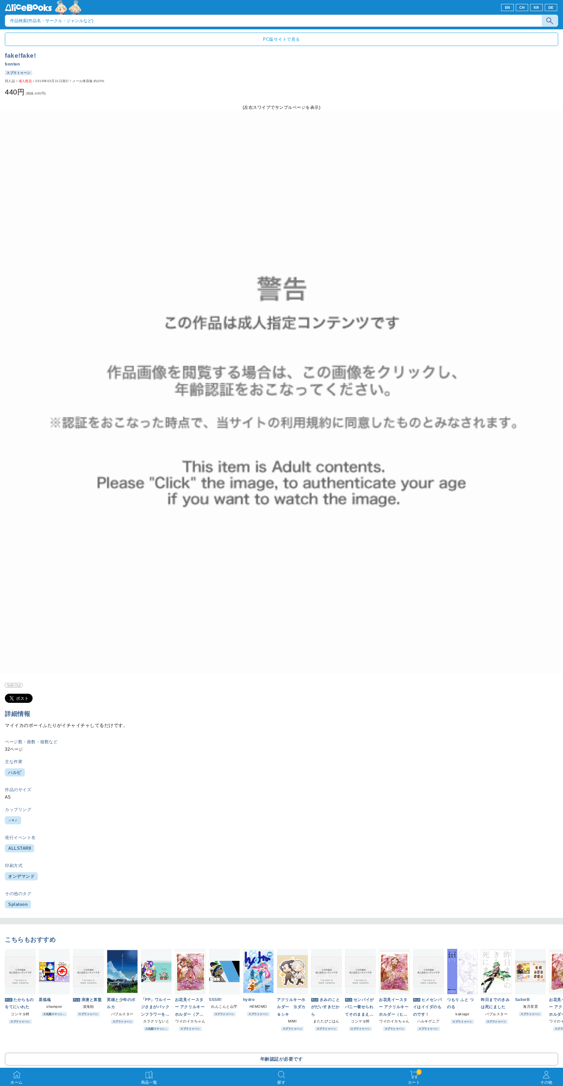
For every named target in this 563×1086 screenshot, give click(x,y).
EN (507, 7)
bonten (12, 64)
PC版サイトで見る (281, 39)
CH (522, 7)
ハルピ (15, 772)
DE (551, 7)
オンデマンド (21, 876)
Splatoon (18, 904)
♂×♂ (13, 820)
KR (536, 7)
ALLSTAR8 (19, 848)
